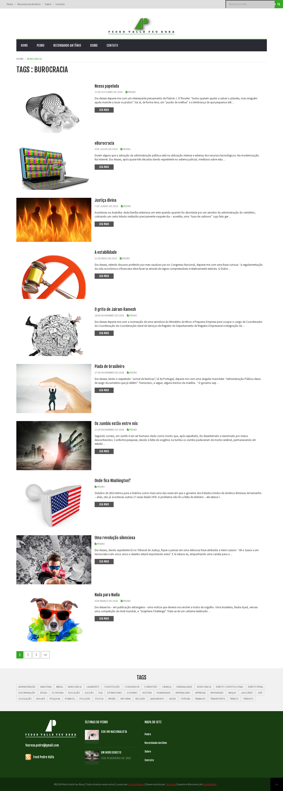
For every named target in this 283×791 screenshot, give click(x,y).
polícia (99, 698)
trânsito (248, 698)
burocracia (75, 686)
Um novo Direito (111, 752)
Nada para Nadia (107, 594)
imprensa (200, 692)
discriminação (26, 692)
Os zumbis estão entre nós (116, 423)
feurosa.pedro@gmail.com (42, 745)
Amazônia (46, 686)
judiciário (247, 692)
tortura (185, 698)
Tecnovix (170, 784)
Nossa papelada (107, 86)
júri (260, 692)
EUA (100, 692)
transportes (217, 698)
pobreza (70, 698)
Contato (60, 4)
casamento (92, 686)
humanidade (164, 692)
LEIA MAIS (104, 110)
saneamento (157, 698)
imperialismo (182, 692)
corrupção (150, 686)
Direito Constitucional (229, 686)
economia (57, 692)
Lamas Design (136, 784)
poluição (84, 698)
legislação (25, 698)
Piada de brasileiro (109, 366)
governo (132, 692)
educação (74, 692)
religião (140, 698)
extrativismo (114, 692)
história (147, 692)
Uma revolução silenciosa (115, 537)
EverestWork (209, 784)
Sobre (48, 4)
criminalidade (184, 686)
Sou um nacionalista (114, 731)
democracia (204, 686)
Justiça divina (105, 200)
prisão (112, 698)
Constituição (112, 686)
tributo (234, 698)
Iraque (232, 692)
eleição (89, 692)
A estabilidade (106, 252)
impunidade (217, 692)
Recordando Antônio (28, 4)
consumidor (131, 686)
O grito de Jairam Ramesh (115, 309)
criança (166, 686)
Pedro (10, 4)
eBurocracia (104, 143)
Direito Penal (255, 686)
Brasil (59, 686)
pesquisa (55, 698)
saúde (172, 698)
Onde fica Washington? (113, 480)
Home (24, 45)
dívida (43, 692)
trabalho (200, 698)
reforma (125, 698)
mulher (40, 698)
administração (27, 686)
